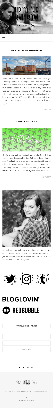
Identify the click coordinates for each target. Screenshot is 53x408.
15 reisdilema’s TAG (27, 121)
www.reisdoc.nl (42, 170)
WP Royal (43, 391)
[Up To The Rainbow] (26, 13)
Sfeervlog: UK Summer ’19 (26, 50)
